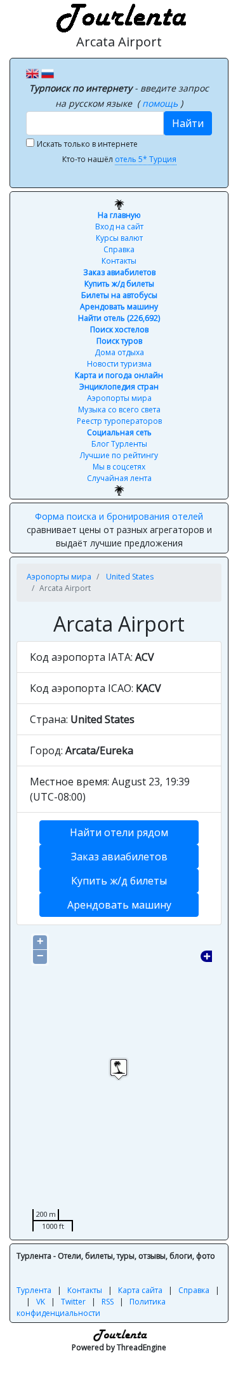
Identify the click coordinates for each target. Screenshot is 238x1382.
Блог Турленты (119, 443)
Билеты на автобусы (119, 295)
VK (40, 1301)
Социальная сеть (119, 432)
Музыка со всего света (119, 409)
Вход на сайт (119, 226)
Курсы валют (119, 238)
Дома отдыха (119, 352)
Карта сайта (140, 1290)
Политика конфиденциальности (91, 1307)
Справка (119, 249)
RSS (108, 1301)
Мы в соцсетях (119, 466)
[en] (32, 72)
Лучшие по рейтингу (119, 455)
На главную (119, 215)
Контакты (119, 260)
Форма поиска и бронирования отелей (119, 516)
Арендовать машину (119, 306)
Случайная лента (119, 478)
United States (130, 576)
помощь (161, 103)
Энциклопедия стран (119, 386)
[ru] (47, 72)
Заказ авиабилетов (119, 272)
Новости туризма (119, 363)
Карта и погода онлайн (119, 375)
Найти (188, 123)
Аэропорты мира (119, 398)
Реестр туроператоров (119, 421)
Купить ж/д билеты (119, 283)
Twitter (73, 1301)
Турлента (34, 1290)
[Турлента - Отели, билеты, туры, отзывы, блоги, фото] (119, 16)
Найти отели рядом (119, 832)
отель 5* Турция (145, 159)
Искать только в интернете (87, 144)
